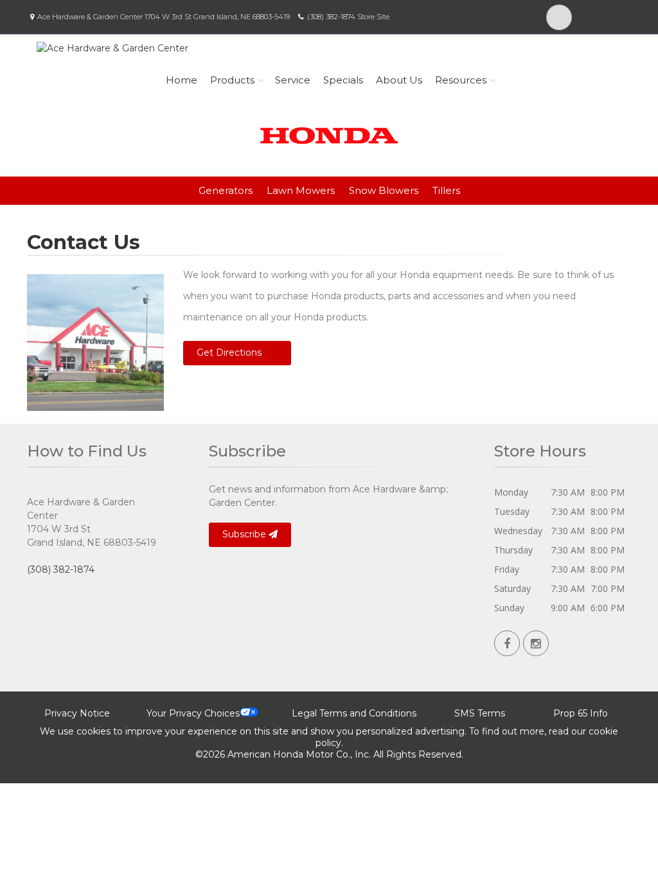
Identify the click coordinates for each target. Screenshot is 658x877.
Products (232, 80)
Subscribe (245, 534)
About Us (399, 80)
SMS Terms (479, 713)
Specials (343, 80)
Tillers (446, 190)
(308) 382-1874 (331, 16)
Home (181, 80)
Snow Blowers (383, 190)
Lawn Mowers (301, 190)
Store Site (373, 16)
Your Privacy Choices (193, 713)
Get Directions (229, 352)
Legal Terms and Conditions (354, 713)
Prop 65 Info (580, 713)
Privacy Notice (77, 713)
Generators (226, 190)
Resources (460, 80)
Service (292, 80)
